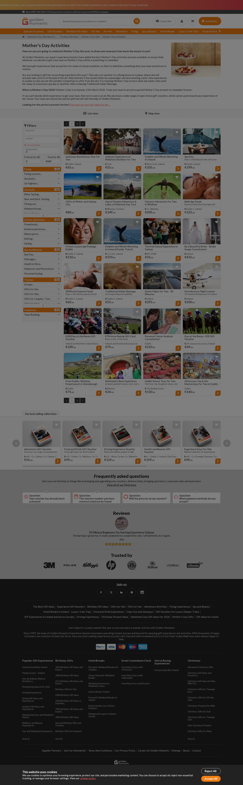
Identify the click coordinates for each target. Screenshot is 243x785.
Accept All (210, 778)
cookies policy (87, 778)
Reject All (210, 771)
